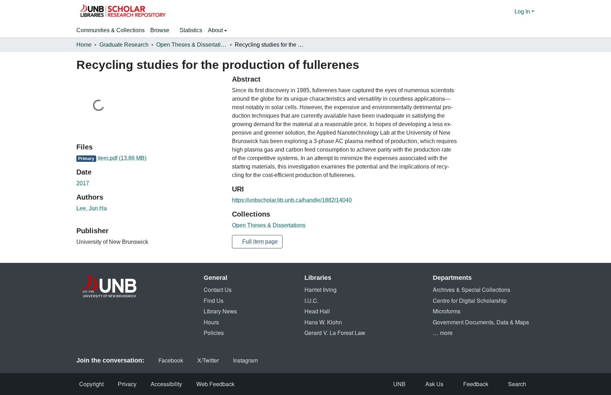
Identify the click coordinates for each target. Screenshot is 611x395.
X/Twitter (208, 360)
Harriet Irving (320, 289)
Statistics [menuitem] (191, 30)
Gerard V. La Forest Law (334, 333)
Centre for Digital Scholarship (470, 300)
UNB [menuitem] (399, 384)
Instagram (245, 360)
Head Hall (317, 311)
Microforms (446, 311)
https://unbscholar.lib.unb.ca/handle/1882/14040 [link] (292, 200)
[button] (122, 11)
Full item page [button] (259, 241)
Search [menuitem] (517, 384)
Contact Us (218, 289)
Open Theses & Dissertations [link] (191, 45)
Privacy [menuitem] (127, 384)
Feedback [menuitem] (475, 384)
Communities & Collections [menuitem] (110, 30)
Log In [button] (522, 11)
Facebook (170, 360)
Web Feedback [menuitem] (215, 384)
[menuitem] (162, 30)
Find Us (213, 300)
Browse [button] (159, 30)
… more (443, 333)
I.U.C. (311, 300)
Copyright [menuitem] (91, 384)
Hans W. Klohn (323, 322)
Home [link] (84, 45)
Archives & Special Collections (471, 289)
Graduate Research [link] (124, 45)
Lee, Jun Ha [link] (91, 208)
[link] (149, 158)
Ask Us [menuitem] (434, 384)
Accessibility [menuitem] (166, 384)
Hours (211, 322)
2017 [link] (82, 183)
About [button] (216, 30)
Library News (220, 311)
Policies (214, 333)
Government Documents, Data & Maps (481, 322)
